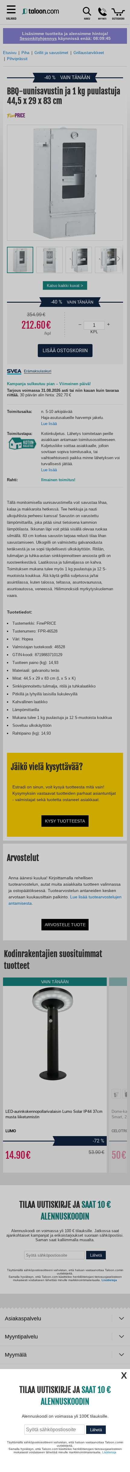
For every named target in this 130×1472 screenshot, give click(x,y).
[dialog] (65, 736)
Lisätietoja (109, 1452)
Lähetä (96, 1430)
